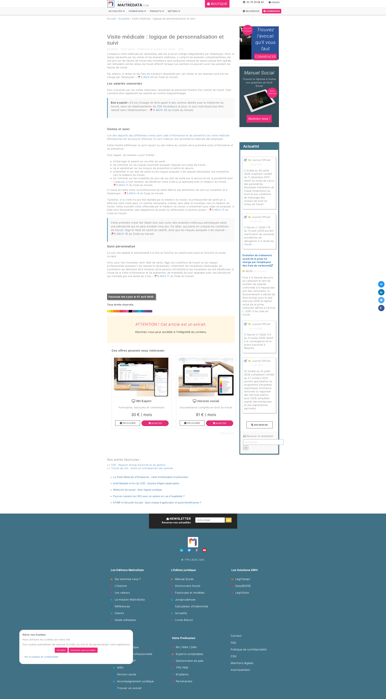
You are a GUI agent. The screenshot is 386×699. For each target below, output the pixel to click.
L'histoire (120, 585)
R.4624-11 (122, 185)
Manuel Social (183, 579)
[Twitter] (189, 550)
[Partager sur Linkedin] (381, 292)
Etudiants (181, 674)
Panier (275, 2)
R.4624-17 (163, 276)
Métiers (173, 11)
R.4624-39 (147, 77)
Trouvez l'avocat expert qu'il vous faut (259, 30)
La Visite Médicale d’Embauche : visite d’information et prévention (150, 477)
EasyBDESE (242, 585)
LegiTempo (242, 579)
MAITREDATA (130, 5)
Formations (136, 11)
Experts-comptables (189, 654)
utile (181, 49)
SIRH (119, 667)
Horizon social (126, 674)
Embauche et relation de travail (157, 49)
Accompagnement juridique (135, 681)
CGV (234, 656)
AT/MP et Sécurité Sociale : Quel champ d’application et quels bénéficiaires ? (157, 502)
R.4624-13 (218, 209)
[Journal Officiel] (245, 159)
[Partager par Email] (381, 284)
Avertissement (240, 669)
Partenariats (183, 681)
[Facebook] (197, 550)
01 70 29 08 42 (255, 2)
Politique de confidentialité (249, 649)
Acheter (156, 423)
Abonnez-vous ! (259, 68)
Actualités (116, 11)
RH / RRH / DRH (186, 647)
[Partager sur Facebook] (381, 308)
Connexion (273, 11)
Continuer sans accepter (83, 650)
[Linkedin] (182, 550)
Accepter (61, 650)
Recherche (252, 11)
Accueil (111, 18)
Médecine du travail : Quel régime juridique (137, 490)
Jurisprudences (185, 599)
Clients (119, 613)
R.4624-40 (160, 110)
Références (122, 606)
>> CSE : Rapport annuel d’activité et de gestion (136, 464)
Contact (236, 635)
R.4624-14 (133, 193)
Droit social (127, 49)
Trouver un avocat (129, 688)
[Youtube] (204, 550)
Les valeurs (122, 592)
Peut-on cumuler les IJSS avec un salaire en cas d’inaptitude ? (149, 496)
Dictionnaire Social (187, 585)
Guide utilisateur (125, 620)
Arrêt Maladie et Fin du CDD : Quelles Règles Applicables (146, 483)
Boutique (218, 3)
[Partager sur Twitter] (381, 300)
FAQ (233, 642)
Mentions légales (242, 663)
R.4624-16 (121, 233)
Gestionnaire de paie (189, 660)
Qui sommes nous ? (127, 579)
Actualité (124, 18)
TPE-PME (181, 667)
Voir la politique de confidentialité (41, 657)
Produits (156, 11)
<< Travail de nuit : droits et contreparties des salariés (140, 468)
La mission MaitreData (129, 599)
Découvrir (128, 423)
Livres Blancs (183, 620)
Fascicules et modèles (189, 592)
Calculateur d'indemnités (191, 606)
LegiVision (241, 592)
